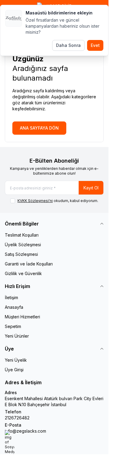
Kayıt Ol (91, 187)
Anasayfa (14, 307)
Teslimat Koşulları (22, 235)
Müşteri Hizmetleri (22, 316)
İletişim (11, 297)
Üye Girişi (14, 369)
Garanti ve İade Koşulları (29, 263)
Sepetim (13, 326)
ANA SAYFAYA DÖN (39, 127)
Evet (95, 45)
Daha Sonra (68, 45)
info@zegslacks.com (25, 431)
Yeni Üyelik (16, 360)
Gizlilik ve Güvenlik (23, 273)
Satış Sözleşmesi (21, 254)
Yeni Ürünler (17, 336)
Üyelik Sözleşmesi (23, 244)
